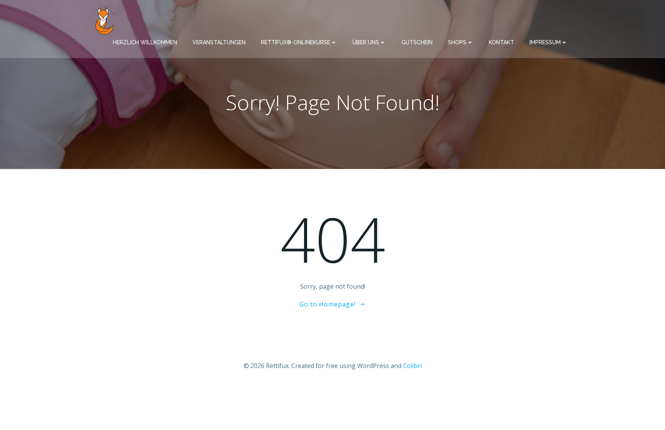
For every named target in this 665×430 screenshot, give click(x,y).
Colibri (412, 365)
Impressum (545, 42)
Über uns (366, 42)
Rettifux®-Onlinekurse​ (295, 42)
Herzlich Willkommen (145, 42)
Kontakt (501, 42)
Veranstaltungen (219, 42)
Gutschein (417, 42)
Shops (457, 42)
